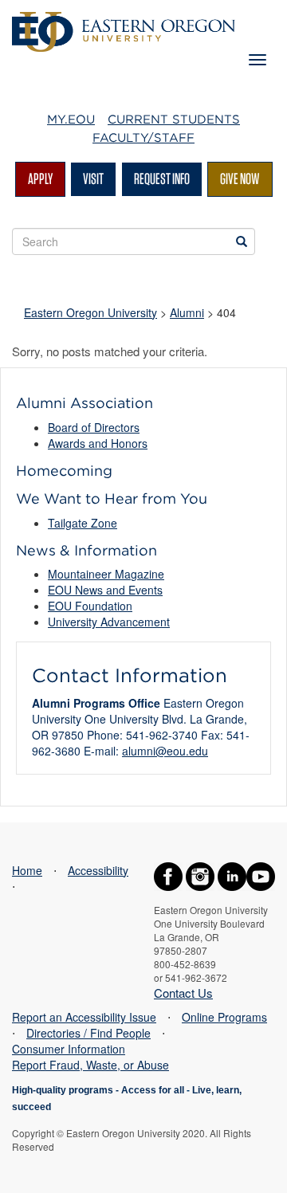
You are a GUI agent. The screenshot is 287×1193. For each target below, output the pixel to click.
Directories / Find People (88, 1033)
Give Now (240, 178)
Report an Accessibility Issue (84, 1017)
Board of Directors (94, 427)
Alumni (187, 312)
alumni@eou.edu (165, 751)
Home (27, 870)
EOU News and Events (105, 590)
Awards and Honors (97, 443)
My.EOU (71, 119)
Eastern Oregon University (90, 312)
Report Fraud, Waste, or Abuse (90, 1065)
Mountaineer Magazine (106, 574)
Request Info (162, 178)
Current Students (174, 119)
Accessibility (98, 870)
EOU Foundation (90, 606)
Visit (93, 178)
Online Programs (224, 1017)
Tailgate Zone (82, 523)
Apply (40, 178)
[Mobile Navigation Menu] (257, 59)
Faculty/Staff (143, 138)
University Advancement (109, 622)
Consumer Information (68, 1049)
